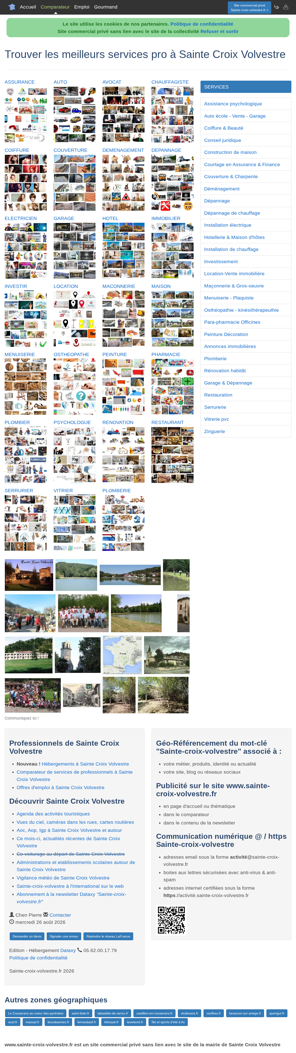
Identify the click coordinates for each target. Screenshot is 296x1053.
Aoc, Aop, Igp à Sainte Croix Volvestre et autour (69, 830)
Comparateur (55, 6)
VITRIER (63, 490)
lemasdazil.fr (86, 1022)
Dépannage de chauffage (232, 213)
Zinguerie (214, 431)
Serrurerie (215, 407)
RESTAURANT (167, 422)
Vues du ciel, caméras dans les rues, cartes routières (75, 822)
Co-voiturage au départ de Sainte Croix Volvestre (71, 854)
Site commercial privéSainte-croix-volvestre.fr (248, 7)
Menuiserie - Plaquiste (229, 297)
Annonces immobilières (230, 346)
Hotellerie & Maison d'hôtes (234, 237)
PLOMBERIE (116, 490)
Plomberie (215, 358)
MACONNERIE (118, 286)
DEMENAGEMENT (123, 150)
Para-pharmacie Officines (232, 322)
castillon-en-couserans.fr (154, 1013)
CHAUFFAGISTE (170, 82)
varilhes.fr (214, 1013)
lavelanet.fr (135, 1022)
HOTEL (110, 218)
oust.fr (12, 1022)
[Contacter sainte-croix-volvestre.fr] (285, 7)
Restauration (218, 394)
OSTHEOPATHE (71, 354)
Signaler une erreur (64, 936)
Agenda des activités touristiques (53, 813)
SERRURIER (19, 490)
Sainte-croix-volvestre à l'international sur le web (70, 886)
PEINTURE (114, 354)
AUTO (60, 82)
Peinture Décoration (226, 334)
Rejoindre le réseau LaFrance (108, 936)
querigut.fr (276, 1013)
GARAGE (64, 218)
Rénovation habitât (225, 370)
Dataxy (68, 950)
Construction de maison (230, 152)
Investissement (221, 261)
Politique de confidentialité (201, 24)
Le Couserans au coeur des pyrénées (35, 1013)
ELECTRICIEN (21, 218)
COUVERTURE (70, 150)
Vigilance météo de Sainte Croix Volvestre (63, 877)
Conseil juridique (222, 140)
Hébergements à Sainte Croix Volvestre (85, 763)
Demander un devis (27, 936)
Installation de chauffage (231, 249)
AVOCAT (111, 82)
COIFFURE (17, 150)
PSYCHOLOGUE (72, 422)
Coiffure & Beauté (223, 128)
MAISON (161, 286)
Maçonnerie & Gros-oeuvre (234, 285)
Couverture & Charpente (231, 176)
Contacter (60, 915)
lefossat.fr (111, 1022)
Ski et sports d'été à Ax (168, 1022)
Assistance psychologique (233, 103)
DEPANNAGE (166, 150)
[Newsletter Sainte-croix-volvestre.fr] (276, 7)
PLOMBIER (17, 422)
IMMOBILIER (165, 218)
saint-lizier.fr (80, 1013)
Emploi (81, 6)
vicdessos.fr (189, 1013)
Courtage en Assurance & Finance (242, 164)
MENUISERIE (20, 354)
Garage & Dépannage (228, 382)
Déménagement (222, 188)
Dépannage (217, 200)
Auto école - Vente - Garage (235, 116)
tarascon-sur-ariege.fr (245, 1013)
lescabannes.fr (58, 1022)
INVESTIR (16, 286)
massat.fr (32, 1022)
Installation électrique (227, 225)
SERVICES (216, 86)
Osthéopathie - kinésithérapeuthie (241, 310)
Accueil (28, 6)
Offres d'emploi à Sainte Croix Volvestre (61, 787)
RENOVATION (117, 422)
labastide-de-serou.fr (113, 1013)
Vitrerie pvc (216, 419)
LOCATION (66, 286)
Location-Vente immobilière (234, 273)
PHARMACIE (165, 354)
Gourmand (105, 6)
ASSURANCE (20, 82)
